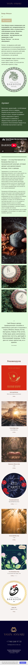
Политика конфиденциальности (14, 650)
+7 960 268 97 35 (14, 641)
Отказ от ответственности (14, 651)
